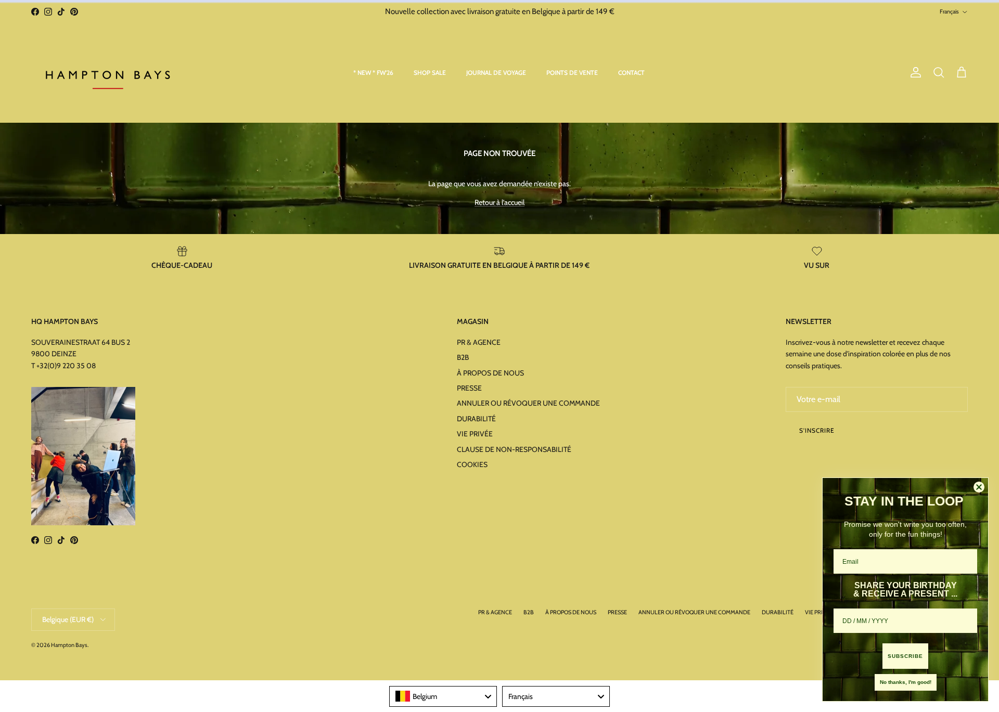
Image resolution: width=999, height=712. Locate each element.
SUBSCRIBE (905, 656)
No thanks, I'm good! (905, 682)
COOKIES (472, 464)
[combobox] (443, 696)
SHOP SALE (430, 72)
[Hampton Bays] (109, 73)
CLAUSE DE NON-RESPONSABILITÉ (514, 449)
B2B (463, 357)
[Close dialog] (979, 487)
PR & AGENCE (479, 342)
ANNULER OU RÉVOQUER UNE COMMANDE (528, 403)
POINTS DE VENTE (572, 72)
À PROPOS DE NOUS (490, 373)
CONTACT (631, 72)
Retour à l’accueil (499, 202)
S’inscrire (817, 430)
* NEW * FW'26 (373, 72)
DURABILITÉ (476, 418)
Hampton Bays (69, 645)
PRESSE (469, 388)
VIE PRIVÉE (475, 433)
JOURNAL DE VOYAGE (496, 72)
